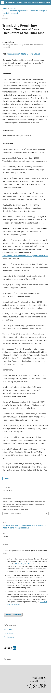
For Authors (8, 633)
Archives (13, 8)
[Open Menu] (2, 2)
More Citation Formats (12, 513)
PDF (7, 478)
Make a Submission (13, 615)
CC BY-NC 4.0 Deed (22, 564)
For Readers (8, 629)
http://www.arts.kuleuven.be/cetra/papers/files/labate (25, 255)
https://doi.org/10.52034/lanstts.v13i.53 (23, 54)
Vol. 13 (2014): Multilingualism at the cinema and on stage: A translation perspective (24, 12)
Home (4, 8)
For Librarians (9, 637)
